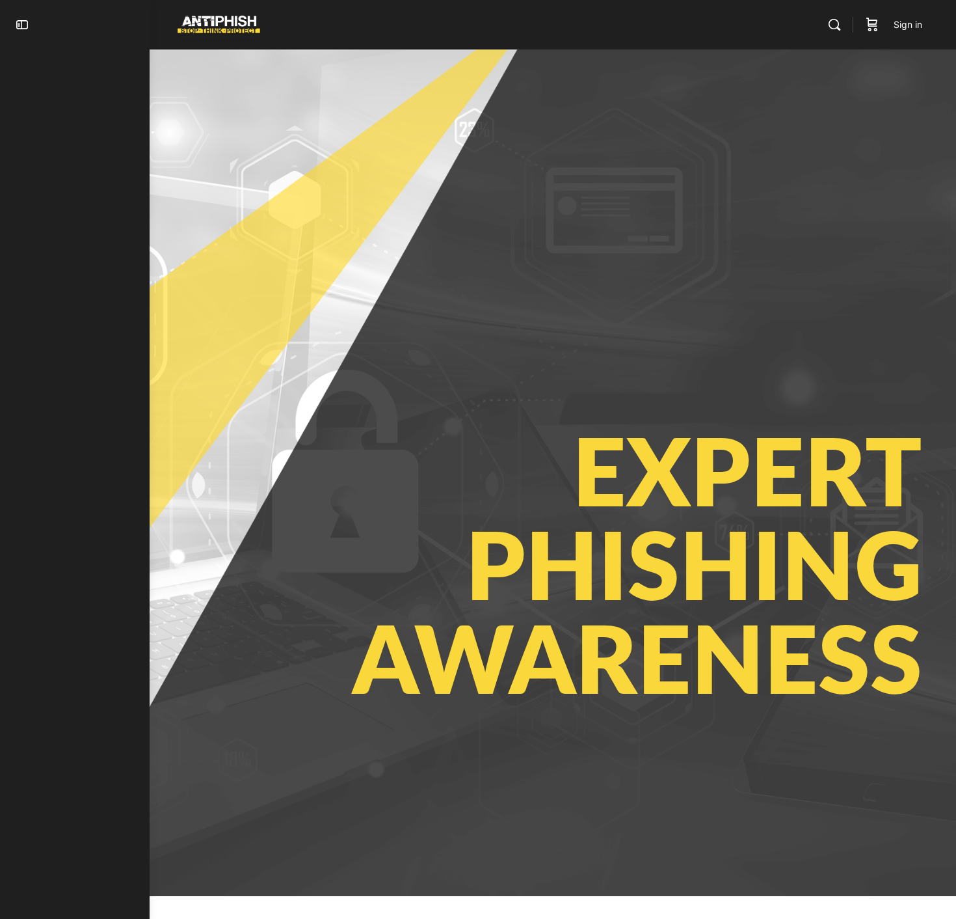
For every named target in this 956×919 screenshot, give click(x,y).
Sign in (908, 24)
